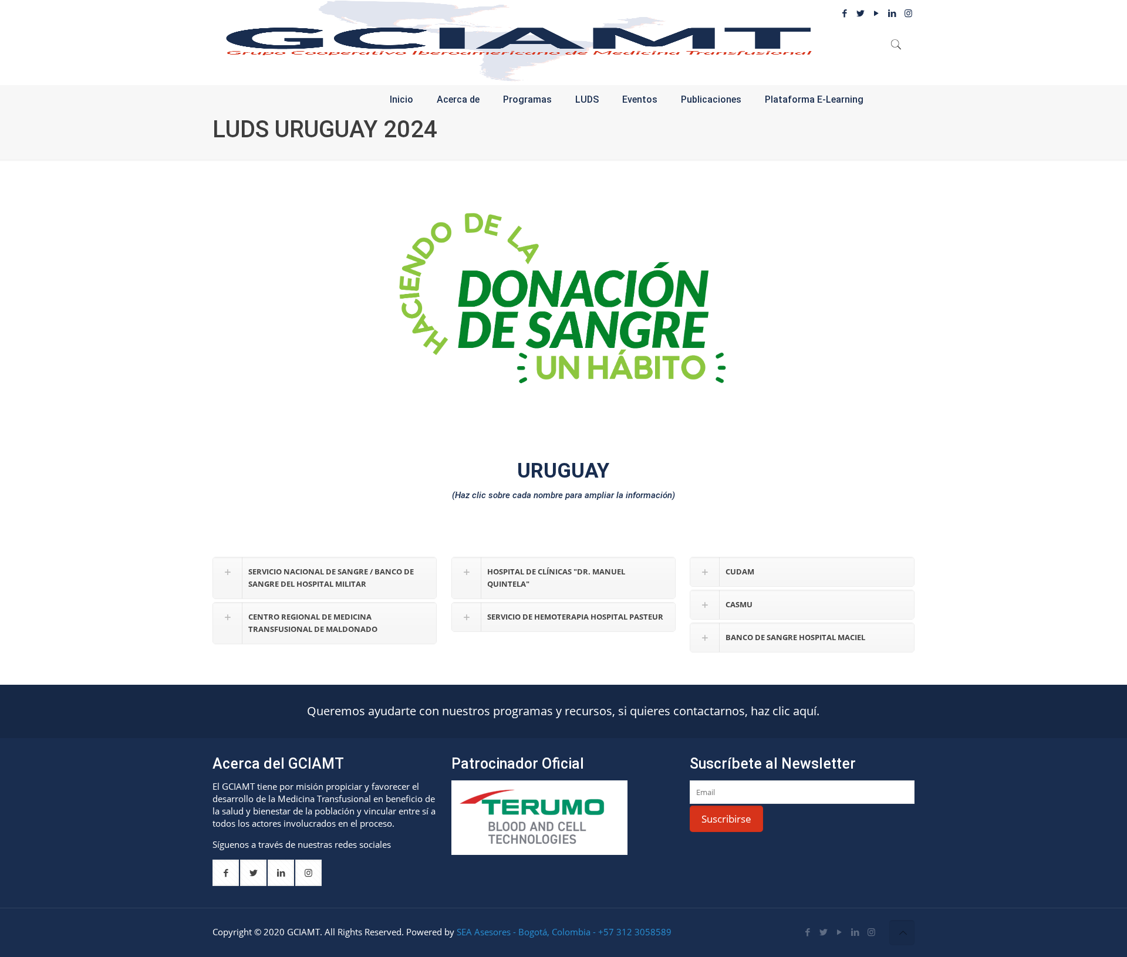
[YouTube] (876, 13)
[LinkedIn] (855, 932)
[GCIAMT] (518, 41)
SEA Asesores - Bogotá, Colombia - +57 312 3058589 (564, 932)
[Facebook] (845, 13)
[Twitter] (861, 13)
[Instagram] (871, 932)
